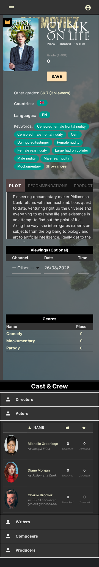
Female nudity (68, 142)
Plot (15, 185)
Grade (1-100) (57, 55)
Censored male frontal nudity (40, 134)
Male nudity (26, 158)
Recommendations (47, 185)
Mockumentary (29, 166)
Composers (21, 536)
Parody (13, 348)
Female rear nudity (32, 150)
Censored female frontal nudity (61, 126)
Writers (17, 522)
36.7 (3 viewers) (55, 93)
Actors (16, 413)
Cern (74, 134)
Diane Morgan (39, 470)
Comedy (14, 333)
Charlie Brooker (40, 495)
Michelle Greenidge (43, 444)
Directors (19, 399)
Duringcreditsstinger (33, 142)
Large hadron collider (71, 150)
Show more (56, 166)
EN (44, 115)
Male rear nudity (56, 158)
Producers (20, 550)
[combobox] (26, 268)
